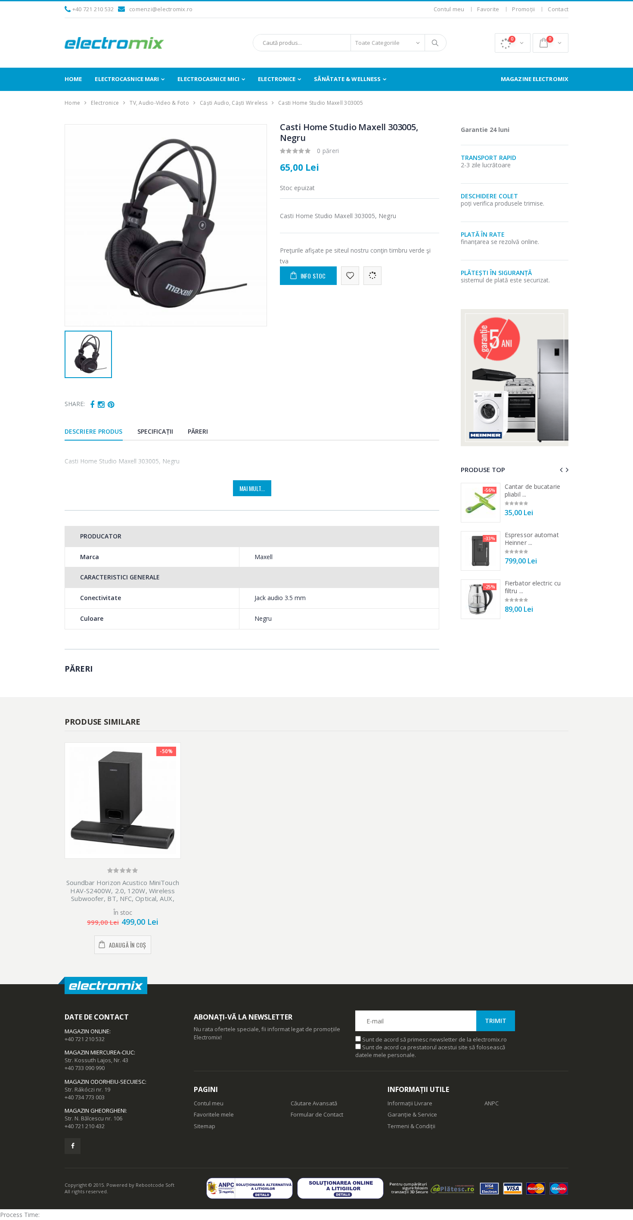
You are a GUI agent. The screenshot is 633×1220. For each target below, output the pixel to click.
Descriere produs (94, 431)
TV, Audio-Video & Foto (159, 102)
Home (73, 79)
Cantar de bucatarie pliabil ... (532, 490)
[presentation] (561, 470)
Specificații (155, 431)
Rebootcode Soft (155, 1185)
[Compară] (372, 275)
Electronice (276, 79)
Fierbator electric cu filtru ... (533, 587)
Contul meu (449, 9)
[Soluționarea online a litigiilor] (342, 1188)
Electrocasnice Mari (127, 79)
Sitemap (204, 1126)
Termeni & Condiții (411, 1126)
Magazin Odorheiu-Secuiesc (105, 1081)
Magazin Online (87, 1031)
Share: (75, 403)
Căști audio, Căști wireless (233, 102)
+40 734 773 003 (85, 1097)
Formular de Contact (317, 1114)
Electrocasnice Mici (208, 79)
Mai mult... (252, 488)
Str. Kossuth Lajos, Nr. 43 (96, 1060)
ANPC (491, 1103)
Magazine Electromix (534, 79)
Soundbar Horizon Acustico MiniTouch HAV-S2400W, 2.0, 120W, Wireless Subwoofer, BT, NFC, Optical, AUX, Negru (122, 894)
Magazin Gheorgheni (95, 1110)
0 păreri (328, 151)
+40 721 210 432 (85, 1126)
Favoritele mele (214, 1114)
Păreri (198, 431)
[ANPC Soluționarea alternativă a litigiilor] (251, 1188)
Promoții (523, 9)
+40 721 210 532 (93, 9)
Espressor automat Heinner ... (532, 539)
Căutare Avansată (314, 1103)
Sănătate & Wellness (347, 79)
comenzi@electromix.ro (160, 9)
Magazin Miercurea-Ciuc (99, 1052)
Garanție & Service (412, 1114)
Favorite (488, 9)
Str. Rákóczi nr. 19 (87, 1089)
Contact (558, 9)
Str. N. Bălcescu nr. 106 (93, 1118)
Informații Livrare (410, 1103)
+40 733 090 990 (85, 1068)
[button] (513, 43)
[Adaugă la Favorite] (350, 275)
